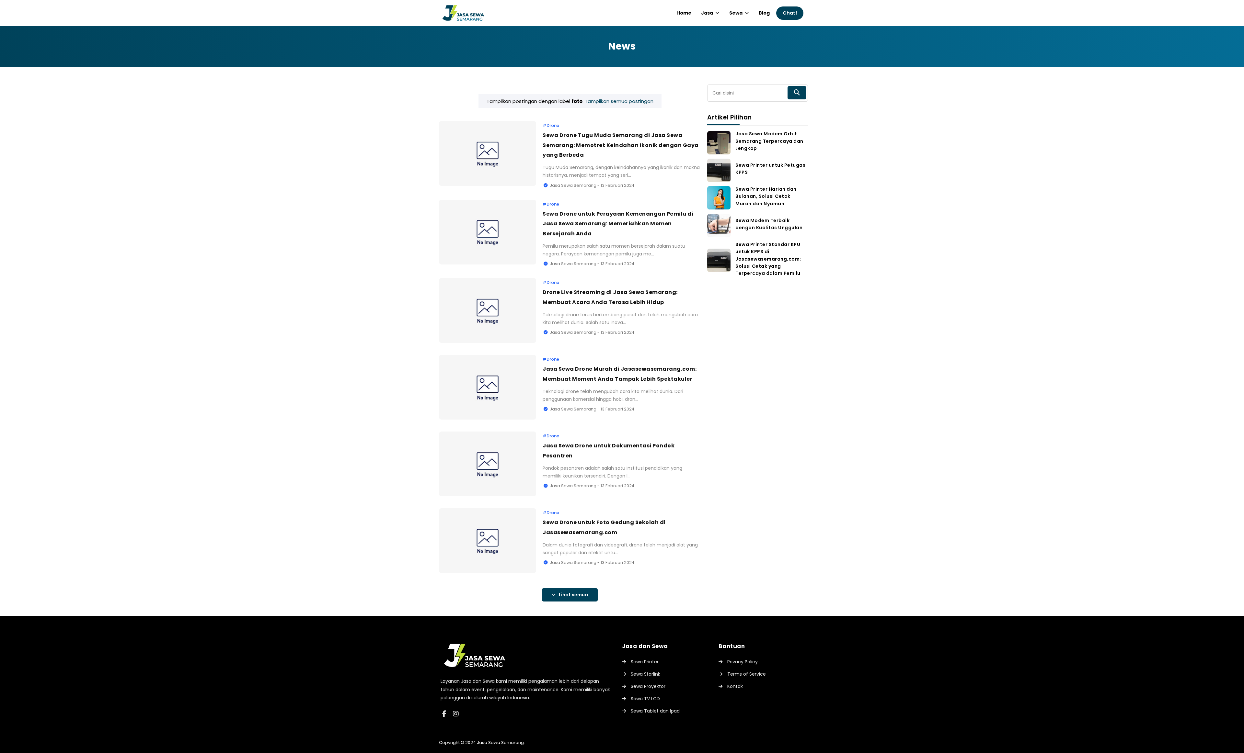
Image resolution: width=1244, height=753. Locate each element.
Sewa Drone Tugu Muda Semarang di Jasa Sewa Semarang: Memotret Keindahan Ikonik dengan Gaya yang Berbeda (621, 145)
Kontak (735, 686)
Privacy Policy (742, 661)
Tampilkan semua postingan (619, 101)
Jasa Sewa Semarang (500, 742)
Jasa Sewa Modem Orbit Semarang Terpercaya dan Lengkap (769, 141)
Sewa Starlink (645, 674)
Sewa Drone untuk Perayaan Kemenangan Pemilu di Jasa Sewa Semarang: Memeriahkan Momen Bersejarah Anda (618, 223)
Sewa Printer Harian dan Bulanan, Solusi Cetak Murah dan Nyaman (766, 196)
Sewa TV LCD (645, 698)
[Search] (797, 92)
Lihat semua (573, 594)
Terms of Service (746, 674)
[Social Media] (444, 713)
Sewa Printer (645, 661)
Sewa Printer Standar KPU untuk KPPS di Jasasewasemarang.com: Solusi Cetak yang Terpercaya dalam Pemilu (768, 259)
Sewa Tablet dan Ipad (655, 711)
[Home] (474, 672)
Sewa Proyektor (648, 686)
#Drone (551, 125)
